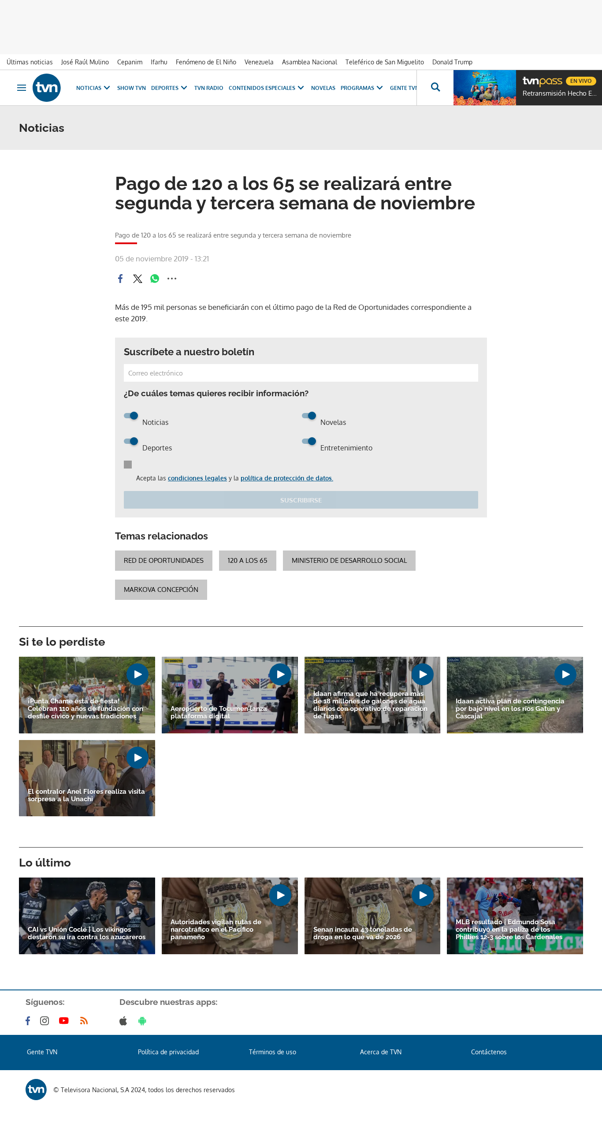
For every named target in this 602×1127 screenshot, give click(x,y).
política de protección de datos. (287, 478)
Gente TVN (404, 88)
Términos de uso (272, 1052)
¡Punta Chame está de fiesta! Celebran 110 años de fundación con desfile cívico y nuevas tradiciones (85, 709)
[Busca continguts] (434, 87)
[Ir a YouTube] (65, 1020)
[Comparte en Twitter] (137, 278)
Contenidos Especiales (262, 88)
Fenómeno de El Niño (206, 62)
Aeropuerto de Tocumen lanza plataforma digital (219, 712)
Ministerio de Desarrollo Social (349, 560)
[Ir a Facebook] (29, 1020)
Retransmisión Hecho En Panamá (560, 93)
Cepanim (129, 62)
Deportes (164, 88)
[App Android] (144, 1020)
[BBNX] (36, 1089)
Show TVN (131, 88)
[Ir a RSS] (86, 1020)
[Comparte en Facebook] (120, 278)
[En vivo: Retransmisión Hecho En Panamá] (484, 87)
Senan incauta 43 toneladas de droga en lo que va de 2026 (362, 933)
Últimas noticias (30, 62)
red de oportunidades (164, 560)
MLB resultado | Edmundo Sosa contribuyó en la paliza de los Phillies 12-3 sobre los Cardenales (509, 930)
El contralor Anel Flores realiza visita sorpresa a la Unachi (86, 795)
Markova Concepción (161, 589)
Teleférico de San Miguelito (385, 62)
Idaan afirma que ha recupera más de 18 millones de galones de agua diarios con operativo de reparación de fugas (370, 705)
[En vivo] (530, 77)
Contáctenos (489, 1052)
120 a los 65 (248, 560)
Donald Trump (452, 62)
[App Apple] (124, 1020)
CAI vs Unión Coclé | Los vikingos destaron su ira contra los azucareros (86, 933)
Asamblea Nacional (309, 62)
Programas (357, 88)
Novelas (323, 88)
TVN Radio (208, 88)
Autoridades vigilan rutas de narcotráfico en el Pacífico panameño (216, 930)
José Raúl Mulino (85, 62)
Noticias (88, 88)
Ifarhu (159, 62)
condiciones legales (197, 478)
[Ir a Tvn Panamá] (47, 88)
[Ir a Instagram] (46, 1020)
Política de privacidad (168, 1052)
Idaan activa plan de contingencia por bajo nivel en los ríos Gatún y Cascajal (510, 709)
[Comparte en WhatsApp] (155, 278)
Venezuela (259, 62)
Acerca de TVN (380, 1052)
